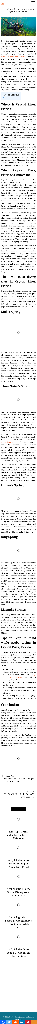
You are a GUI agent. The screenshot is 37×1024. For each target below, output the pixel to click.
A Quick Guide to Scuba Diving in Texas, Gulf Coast (18, 779)
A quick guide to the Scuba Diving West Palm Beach (18, 892)
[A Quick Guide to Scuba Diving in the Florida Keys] (18, 937)
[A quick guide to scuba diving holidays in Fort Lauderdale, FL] (18, 905)
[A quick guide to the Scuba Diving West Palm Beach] (18, 876)
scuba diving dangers (10, 442)
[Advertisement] (18, 988)
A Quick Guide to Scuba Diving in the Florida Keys (18, 953)
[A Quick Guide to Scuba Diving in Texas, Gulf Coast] (18, 848)
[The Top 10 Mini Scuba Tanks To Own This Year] (18, 819)
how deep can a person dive (13, 57)
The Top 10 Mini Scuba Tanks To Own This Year (19, 794)
